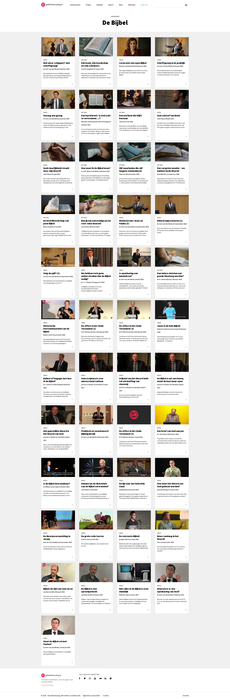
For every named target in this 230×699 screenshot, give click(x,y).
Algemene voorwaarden (91, 695)
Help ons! (144, 5)
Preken (88, 5)
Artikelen (99, 5)
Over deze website (47, 685)
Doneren (186, 695)
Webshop (131, 5)
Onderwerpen (75, 5)
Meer (121, 5)
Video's (111, 5)
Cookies (106, 695)
